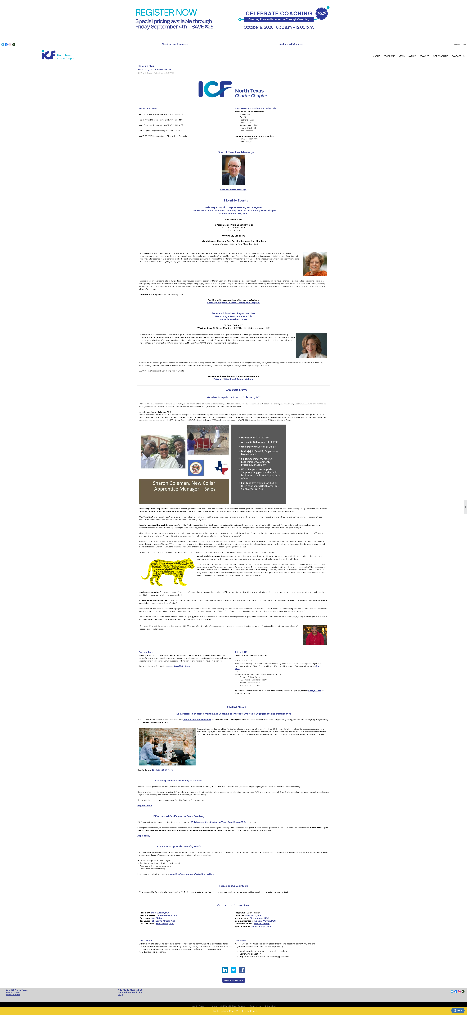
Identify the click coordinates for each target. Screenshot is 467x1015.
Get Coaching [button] (440, 56)
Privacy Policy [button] (271, 1006)
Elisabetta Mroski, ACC (163, 921)
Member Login (460, 44)
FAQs (120, 994)
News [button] (402, 56)
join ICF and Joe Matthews (197, 719)
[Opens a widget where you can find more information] (458, 1011)
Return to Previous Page (233, 980)
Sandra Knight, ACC (261, 926)
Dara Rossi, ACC (253, 915)
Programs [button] (389, 56)
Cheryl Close (314, 691)
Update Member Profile (130, 992)
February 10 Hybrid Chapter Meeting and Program (233, 303)
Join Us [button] (412, 56)
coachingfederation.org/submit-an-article (192, 874)
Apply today (143, 836)
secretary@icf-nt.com (179, 666)
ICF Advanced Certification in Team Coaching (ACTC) (218, 822)
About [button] (376, 56)
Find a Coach (13, 994)
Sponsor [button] (424, 56)
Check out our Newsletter (175, 44)
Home (192, 1006)
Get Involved (13, 992)
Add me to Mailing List (291, 44)
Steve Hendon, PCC (167, 915)
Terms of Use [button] (255, 1006)
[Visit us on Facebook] (6, 44)
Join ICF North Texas (16, 990)
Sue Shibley (157, 918)
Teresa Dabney (261, 923)
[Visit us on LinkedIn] (2, 44)
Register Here (144, 805)
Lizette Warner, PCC (265, 921)
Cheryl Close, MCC (259, 918)
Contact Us (458, 56)
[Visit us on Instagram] (10, 44)
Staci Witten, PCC (160, 913)
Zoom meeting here (162, 770)
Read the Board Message (233, 190)
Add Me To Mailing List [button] (130, 990)
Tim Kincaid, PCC (165, 923)
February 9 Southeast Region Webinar (233, 379)
